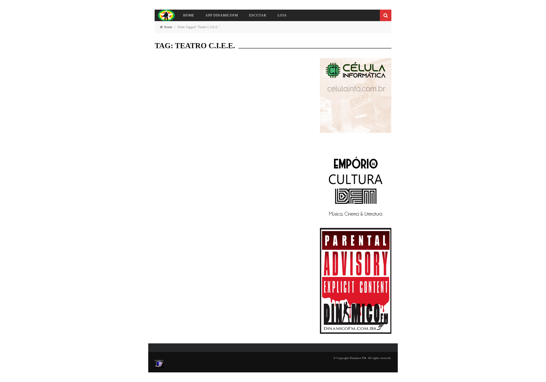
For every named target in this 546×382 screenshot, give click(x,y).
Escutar (257, 15)
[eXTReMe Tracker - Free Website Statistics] (159, 364)
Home (188, 15)
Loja (282, 15)
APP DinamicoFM (221, 15)
